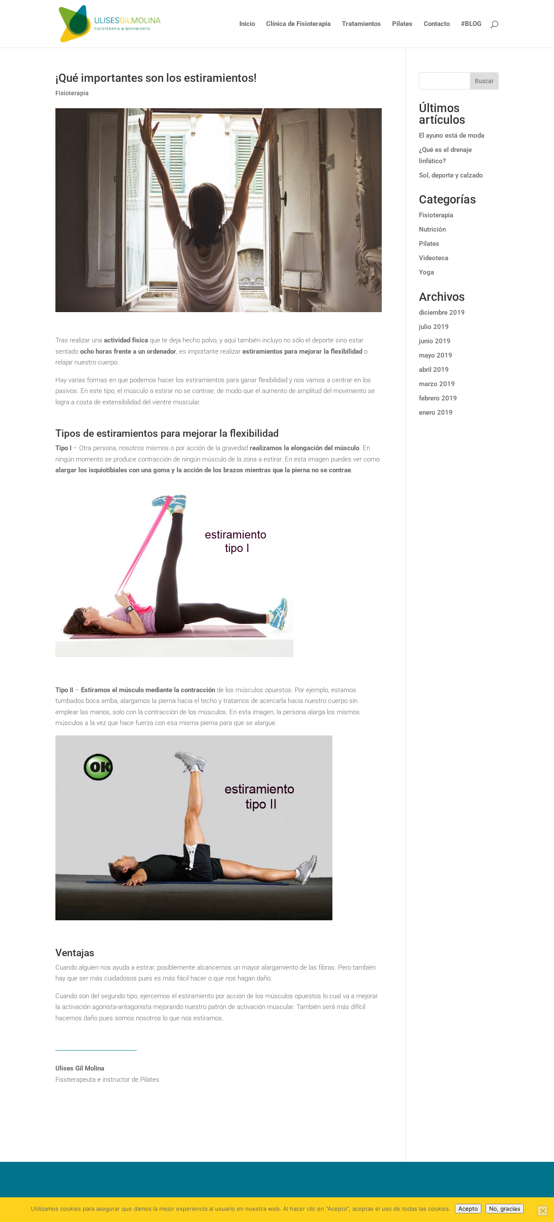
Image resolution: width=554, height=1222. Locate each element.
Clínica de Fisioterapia (298, 24)
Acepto (468, 1208)
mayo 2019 (435, 355)
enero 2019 (436, 412)
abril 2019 (434, 370)
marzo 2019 (437, 384)
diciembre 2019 (442, 312)
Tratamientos (361, 24)
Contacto (437, 24)
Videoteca (433, 258)
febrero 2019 (438, 398)
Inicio (247, 24)
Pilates (402, 24)
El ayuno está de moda (451, 135)
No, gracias (504, 1208)
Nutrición (432, 229)
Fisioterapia (72, 93)
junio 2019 (435, 341)
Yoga (426, 272)
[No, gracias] (542, 1211)
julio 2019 (434, 327)
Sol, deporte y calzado (451, 175)
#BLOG (471, 24)
